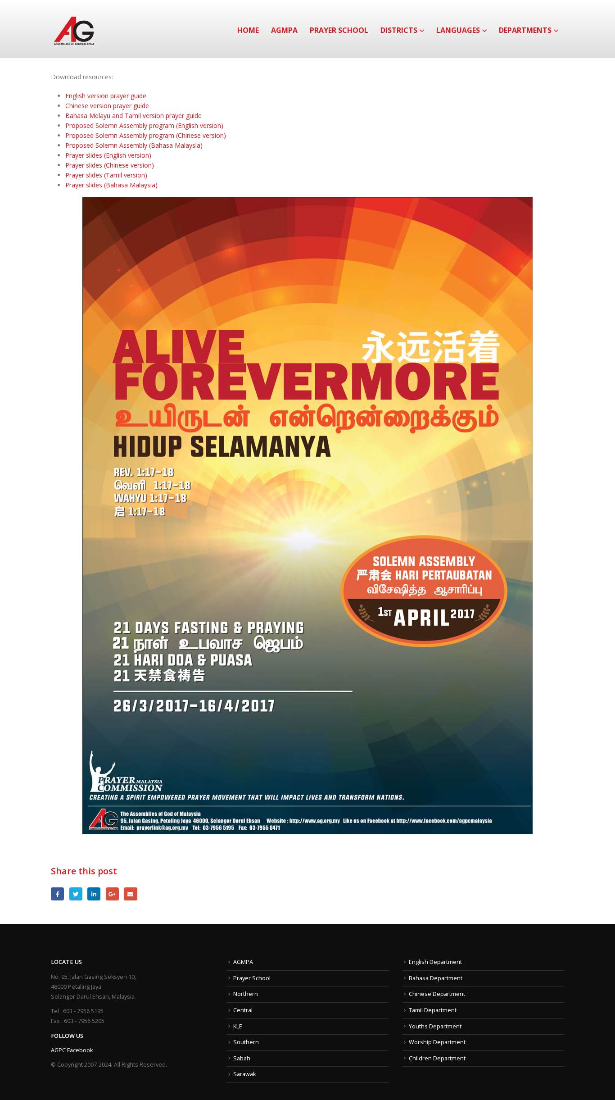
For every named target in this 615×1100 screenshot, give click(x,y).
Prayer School (339, 30)
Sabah (241, 1058)
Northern (245, 994)
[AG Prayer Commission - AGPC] (74, 29)
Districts (398, 30)
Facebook (57, 893)
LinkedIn (93, 893)
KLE (237, 1026)
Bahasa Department (435, 978)
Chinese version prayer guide (107, 105)
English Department (435, 962)
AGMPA (284, 30)
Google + (112, 893)
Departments (525, 30)
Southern (246, 1042)
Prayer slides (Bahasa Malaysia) (111, 185)
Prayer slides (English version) (108, 155)
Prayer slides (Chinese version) (109, 165)
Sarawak (244, 1074)
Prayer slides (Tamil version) (106, 175)
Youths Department (435, 1026)
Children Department (437, 1058)
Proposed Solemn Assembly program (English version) (144, 125)
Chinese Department (437, 994)
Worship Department (437, 1042)
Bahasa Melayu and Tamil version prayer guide (133, 115)
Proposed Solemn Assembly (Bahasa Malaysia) (134, 145)
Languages (458, 30)
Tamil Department (433, 1010)
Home (248, 30)
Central (243, 1010)
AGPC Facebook (72, 1050)
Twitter (75, 893)
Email (130, 893)
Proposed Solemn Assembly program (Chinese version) (145, 135)
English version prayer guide (105, 95)
